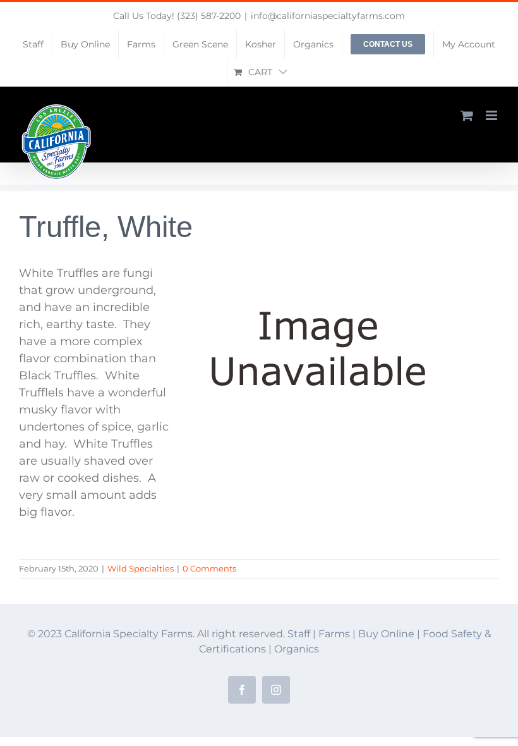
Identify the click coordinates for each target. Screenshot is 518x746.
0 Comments (209, 568)
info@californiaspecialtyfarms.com (328, 15)
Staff (298, 634)
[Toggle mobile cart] (467, 115)
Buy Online (387, 634)
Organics (296, 649)
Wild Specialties (140, 568)
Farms (334, 634)
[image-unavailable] (318, 271)
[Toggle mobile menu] (492, 115)
